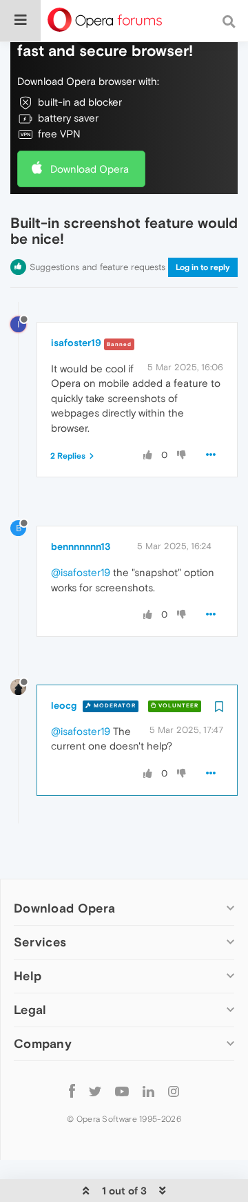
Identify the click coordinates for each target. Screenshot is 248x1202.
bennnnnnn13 (80, 546)
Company (43, 1043)
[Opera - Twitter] (95, 1090)
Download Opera (89, 169)
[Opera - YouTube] (122, 1090)
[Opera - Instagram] (173, 1090)
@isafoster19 (80, 572)
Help (27, 976)
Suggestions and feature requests (97, 267)
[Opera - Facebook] (72, 1090)
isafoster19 (76, 342)
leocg (63, 705)
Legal (30, 1009)
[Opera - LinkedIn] (148, 1090)
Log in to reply (203, 267)
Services (40, 942)
